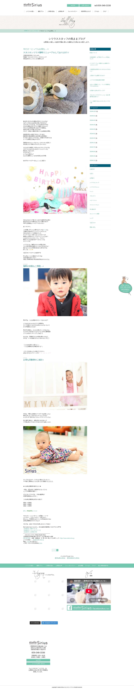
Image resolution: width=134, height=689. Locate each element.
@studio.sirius (60, 558)
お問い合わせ (85, 5)
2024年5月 (92, 116)
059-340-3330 (26, 538)
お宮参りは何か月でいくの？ (97, 90)
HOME (26, 30)
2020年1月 (92, 160)
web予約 (73, 5)
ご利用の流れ (51, 11)
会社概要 (80, 565)
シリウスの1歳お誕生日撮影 (97, 80)
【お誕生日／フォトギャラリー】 (32, 530)
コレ (44, 229)
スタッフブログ (34, 31)
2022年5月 (92, 133)
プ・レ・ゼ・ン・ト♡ (45, 353)
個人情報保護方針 (103, 565)
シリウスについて (94, 182)
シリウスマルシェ (94, 187)
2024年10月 (93, 111)
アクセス (96, 11)
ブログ (104, 11)
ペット (91, 191)
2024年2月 (92, 129)
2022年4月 (92, 138)
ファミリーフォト (94, 205)
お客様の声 (61, 11)
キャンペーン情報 (94, 213)
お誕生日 (92, 169)
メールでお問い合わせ (38, 663)
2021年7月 (92, 147)
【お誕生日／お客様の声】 (30, 532)
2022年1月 (92, 142)
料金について (93, 52)
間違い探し (93, 227)
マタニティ (93, 196)
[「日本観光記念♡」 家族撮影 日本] (57, 600)
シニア (91, 218)
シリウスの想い (30, 11)
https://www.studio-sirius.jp (67, 538)
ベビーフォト (93, 200)
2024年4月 (92, 120)
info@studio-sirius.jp (38, 540)
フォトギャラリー (72, 11)
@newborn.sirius (73, 558)
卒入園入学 (93, 209)
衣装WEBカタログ (86, 11)
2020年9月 (92, 151)
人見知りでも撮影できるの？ (97, 75)
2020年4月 (92, 156)
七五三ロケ (93, 222)
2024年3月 (92, 124)
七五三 (91, 173)
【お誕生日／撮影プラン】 (30, 528)
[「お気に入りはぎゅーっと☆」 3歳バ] (30, 614)
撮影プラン (41, 11)
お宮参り (92, 178)
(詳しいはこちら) (30, 511)
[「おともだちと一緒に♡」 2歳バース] (44, 614)
